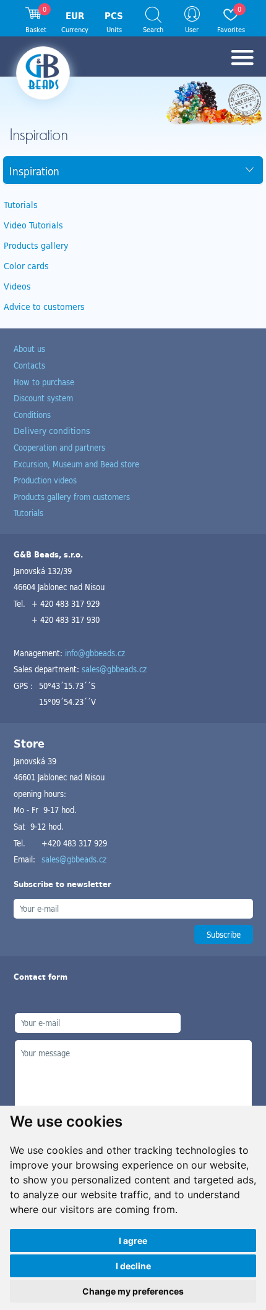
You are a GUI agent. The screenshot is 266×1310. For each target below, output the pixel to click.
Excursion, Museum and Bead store (76, 463)
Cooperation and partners (59, 447)
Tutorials (21, 204)
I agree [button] (133, 1240)
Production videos (45, 480)
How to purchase (44, 381)
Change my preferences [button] (133, 1291)
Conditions (32, 414)
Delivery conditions (52, 430)
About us (29, 348)
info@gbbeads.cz (95, 652)
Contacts (29, 365)
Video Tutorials (33, 225)
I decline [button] (133, 1266)
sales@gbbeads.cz (114, 668)
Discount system (43, 397)
